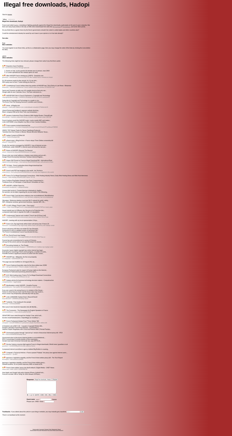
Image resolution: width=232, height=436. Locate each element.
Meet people (56, 430)
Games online (36, 429)
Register (54, 399)
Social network (33, 430)
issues (10, 14)
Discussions (44, 430)
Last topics (42, 429)
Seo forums (50, 430)
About (59, 429)
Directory (61, 430)
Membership (54, 429)
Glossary (46, 429)
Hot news (39, 430)
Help (50, 429)
